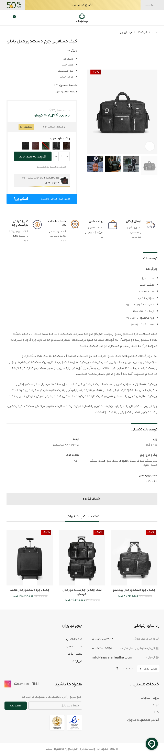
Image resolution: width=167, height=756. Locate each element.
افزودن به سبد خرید (32, 156)
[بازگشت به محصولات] (13, 32)
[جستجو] (148, 18)
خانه (154, 32)
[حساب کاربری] (7, 18)
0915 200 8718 (102, 648)
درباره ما (76, 661)
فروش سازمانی (149, 697)
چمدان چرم (125, 32)
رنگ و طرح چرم (61, 138)
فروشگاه (142, 32)
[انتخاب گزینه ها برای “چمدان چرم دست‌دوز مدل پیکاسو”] (138, 582)
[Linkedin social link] (70, 499)
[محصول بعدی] (9, 32)
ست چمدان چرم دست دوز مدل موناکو (82, 592)
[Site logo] (82, 18)
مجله (156, 705)
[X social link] (75, 499)
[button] (153, 112)
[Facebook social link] (80, 499)
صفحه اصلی (74, 639)
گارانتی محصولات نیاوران (143, 719)
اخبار (156, 712)
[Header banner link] (82, 5)
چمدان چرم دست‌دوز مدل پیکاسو (134, 590)
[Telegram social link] (66, 499)
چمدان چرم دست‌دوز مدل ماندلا (30, 590)
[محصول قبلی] (18, 32)
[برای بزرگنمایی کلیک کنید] (149, 146)
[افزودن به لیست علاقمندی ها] (130, 582)
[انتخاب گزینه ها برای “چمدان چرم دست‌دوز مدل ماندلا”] (33, 582)
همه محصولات (72, 646)
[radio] (66, 146)
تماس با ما (75, 653)
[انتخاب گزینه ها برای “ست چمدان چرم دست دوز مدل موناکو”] (85, 582)
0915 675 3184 (103, 639)
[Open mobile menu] (155, 18)
